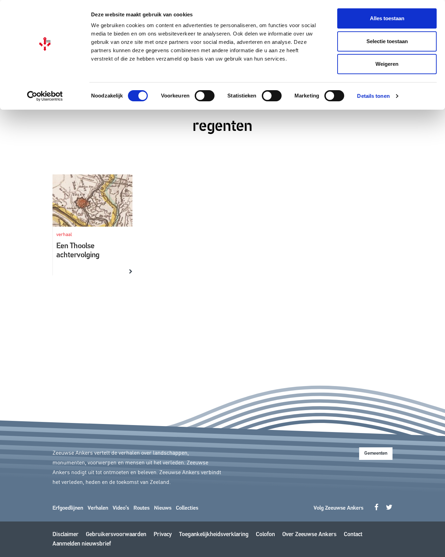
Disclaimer (65, 535)
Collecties (187, 508)
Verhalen (98, 508)
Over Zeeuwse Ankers (309, 535)
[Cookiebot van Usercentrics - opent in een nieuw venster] (45, 96)
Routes (141, 508)
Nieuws (162, 508)
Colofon (265, 535)
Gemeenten (375, 453)
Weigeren (386, 64)
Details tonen (373, 96)
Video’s (121, 508)
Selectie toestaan (387, 41)
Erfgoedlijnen (67, 508)
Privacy (163, 535)
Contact (353, 535)
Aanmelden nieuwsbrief (81, 544)
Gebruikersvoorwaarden (116, 535)
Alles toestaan (387, 18)
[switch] (205, 95)
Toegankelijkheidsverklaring (214, 535)
